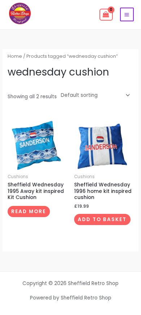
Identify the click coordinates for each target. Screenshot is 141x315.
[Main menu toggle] (127, 14)
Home (15, 56)
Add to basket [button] (102, 219)
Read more (28, 211)
